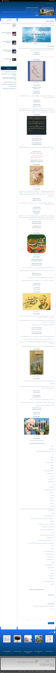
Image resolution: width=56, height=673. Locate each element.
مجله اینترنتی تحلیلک (52, 0)
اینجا (33, 589)
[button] (2, 0)
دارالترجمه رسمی (19, 662)
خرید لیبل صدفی (31, 662)
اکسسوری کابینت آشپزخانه (34, 663)
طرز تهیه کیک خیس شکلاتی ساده (17, 651)
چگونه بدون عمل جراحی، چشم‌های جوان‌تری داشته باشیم (9, 71)
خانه (54, 3)
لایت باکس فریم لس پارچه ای (25, 662)
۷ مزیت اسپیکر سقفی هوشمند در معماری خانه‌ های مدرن (9, 88)
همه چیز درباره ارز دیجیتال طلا (12, 86)
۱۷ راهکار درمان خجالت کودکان (49, 651)
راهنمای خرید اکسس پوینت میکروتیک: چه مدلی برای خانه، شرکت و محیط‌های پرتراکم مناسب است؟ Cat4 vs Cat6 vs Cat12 (9, 78)
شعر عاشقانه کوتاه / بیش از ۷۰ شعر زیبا (6, 23)
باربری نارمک (36, 662)
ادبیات (53, 3)
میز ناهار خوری (35, 662)
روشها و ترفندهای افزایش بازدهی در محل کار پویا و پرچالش (9, 84)
